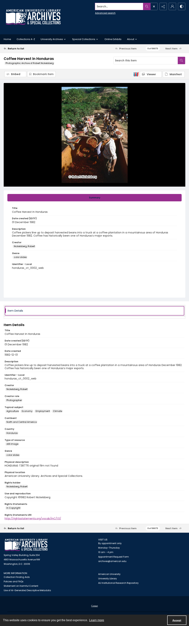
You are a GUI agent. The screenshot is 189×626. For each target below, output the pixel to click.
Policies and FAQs (13, 581)
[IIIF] (136, 74)
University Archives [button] (52, 39)
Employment (43, 411)
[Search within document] (181, 60)
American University (109, 574)
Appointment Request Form (113, 556)
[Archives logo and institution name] (33, 17)
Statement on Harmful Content (21, 585)
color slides (20, 257)
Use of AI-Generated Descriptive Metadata (27, 590)
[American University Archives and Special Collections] (26, 545)
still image (12, 443)
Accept (176, 620)
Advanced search (105, 13)
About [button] (130, 39)
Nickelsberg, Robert (24, 246)
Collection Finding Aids (17, 577)
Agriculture (12, 411)
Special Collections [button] (83, 39)
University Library (107, 578)
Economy (27, 411)
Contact (94, 606)
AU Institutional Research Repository (118, 583)
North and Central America (21, 422)
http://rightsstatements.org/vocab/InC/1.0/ (33, 518)
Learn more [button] (96, 620)
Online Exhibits (112, 39)
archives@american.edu (112, 561)
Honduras (12, 433)
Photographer (14, 400)
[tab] (94, 197)
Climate (57, 411)
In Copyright (13, 507)
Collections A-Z (26, 39)
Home (7, 39)
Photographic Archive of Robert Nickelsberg (30, 63)
